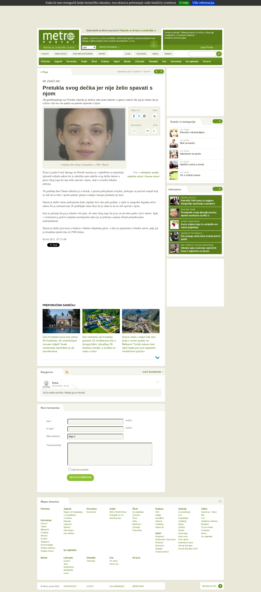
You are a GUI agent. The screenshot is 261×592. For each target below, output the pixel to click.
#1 (158, 381)
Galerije (182, 509)
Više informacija (203, 2)
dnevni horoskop (109, 47)
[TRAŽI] (219, 54)
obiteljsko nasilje (150, 172)
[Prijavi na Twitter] (139, 116)
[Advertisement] (131, 16)
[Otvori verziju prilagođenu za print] (154, 116)
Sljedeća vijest (156, 71)
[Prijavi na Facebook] (134, 116)
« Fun (44, 72)
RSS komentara (67, 372)
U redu (184, 2)
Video (204, 509)
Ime (49, 421)
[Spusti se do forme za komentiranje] (134, 131)
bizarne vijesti (152, 176)
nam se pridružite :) (145, 30)
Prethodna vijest (161, 71)
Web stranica (53, 436)
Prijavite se (126, 30)
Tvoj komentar (53, 445)
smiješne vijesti (135, 176)
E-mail (50, 428)
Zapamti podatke (80, 469)
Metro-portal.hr (59, 37)
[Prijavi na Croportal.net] (144, 116)
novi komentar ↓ (153, 371)
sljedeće (220, 189)
